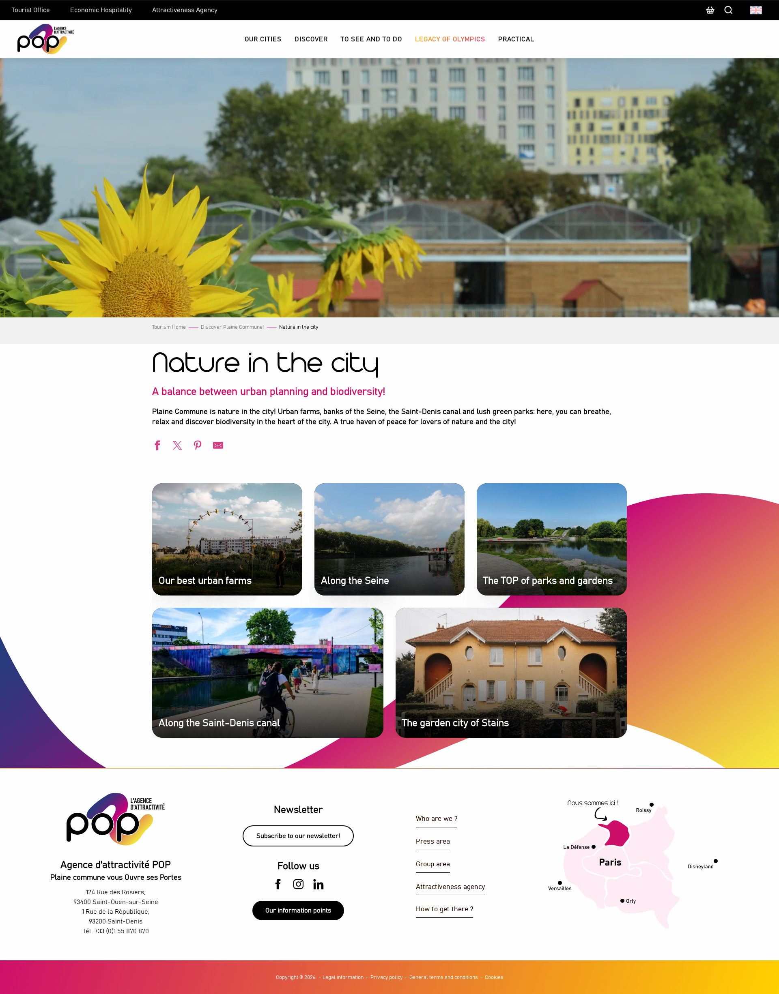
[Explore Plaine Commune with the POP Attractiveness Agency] (35, 39)
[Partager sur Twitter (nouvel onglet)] (176, 446)
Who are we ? (436, 819)
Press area (433, 841)
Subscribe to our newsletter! (298, 836)
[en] (756, 10)
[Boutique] (710, 14)
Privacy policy (386, 977)
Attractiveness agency (450, 887)
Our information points (298, 910)
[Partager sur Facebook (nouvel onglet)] (156, 446)
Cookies (494, 977)
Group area (433, 864)
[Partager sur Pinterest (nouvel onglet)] (197, 446)
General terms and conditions (443, 977)
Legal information (343, 977)
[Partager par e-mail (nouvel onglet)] (217, 446)
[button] (756, 10)
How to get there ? (444, 909)
